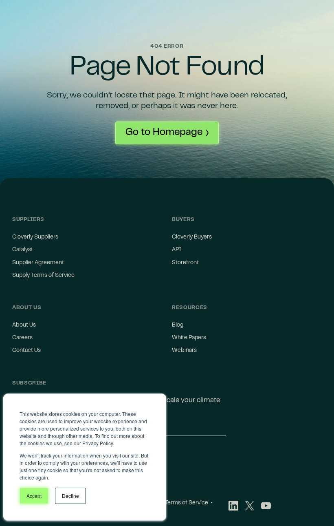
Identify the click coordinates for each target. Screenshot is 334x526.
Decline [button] (70, 495)
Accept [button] (34, 495)
